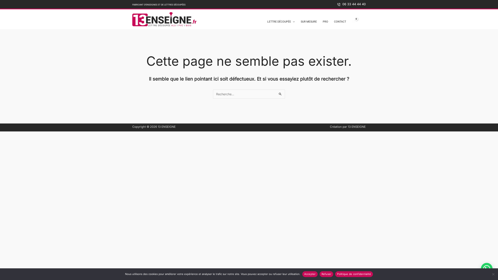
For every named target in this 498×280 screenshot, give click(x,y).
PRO (325, 21)
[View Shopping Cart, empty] (353, 21)
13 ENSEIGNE (167, 127)
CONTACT (340, 21)
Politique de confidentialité (354, 274)
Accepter (310, 274)
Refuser (326, 274)
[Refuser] (493, 274)
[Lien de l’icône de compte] (363, 20)
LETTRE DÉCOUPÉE (279, 21)
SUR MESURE (309, 21)
